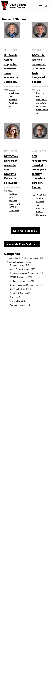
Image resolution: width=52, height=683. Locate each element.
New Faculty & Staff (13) (20, 288)
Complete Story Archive (21, 244)
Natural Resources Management (14, 200)
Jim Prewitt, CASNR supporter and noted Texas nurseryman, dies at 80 (11, 68)
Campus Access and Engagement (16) (26, 272)
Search (46, 4)
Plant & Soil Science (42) (20, 292)
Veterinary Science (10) (20, 304)
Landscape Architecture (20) (22, 280)
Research (40, 201)
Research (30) (15, 296)
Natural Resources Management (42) (26, 284)
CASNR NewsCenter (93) (20, 276)
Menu (40, 4)
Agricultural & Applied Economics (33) (26, 257)
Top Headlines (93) (17, 300)
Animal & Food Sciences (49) (22, 268)
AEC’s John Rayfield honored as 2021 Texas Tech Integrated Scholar (39, 68)
